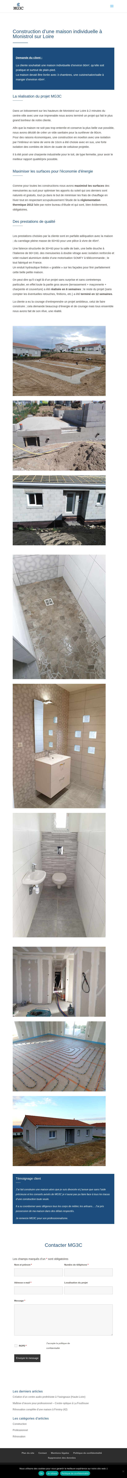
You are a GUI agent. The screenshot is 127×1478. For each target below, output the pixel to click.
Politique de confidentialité (87, 1453)
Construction (20, 1424)
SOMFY (78, 258)
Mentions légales (60, 1453)
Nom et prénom (23, 1264)
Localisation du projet (76, 1282)
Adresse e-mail (22, 1282)
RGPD (22, 1346)
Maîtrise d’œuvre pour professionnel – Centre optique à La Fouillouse (51, 1403)
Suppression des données (62, 1458)
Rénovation (19, 1436)
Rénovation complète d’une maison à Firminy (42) (40, 1409)
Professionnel (20, 1430)
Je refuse (52, 1473)
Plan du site (28, 1453)
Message (19, 1300)
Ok (41, 1473)
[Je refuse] (123, 1471)
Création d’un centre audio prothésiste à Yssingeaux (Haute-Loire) (49, 1397)
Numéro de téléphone (76, 1264)
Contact (42, 1453)
